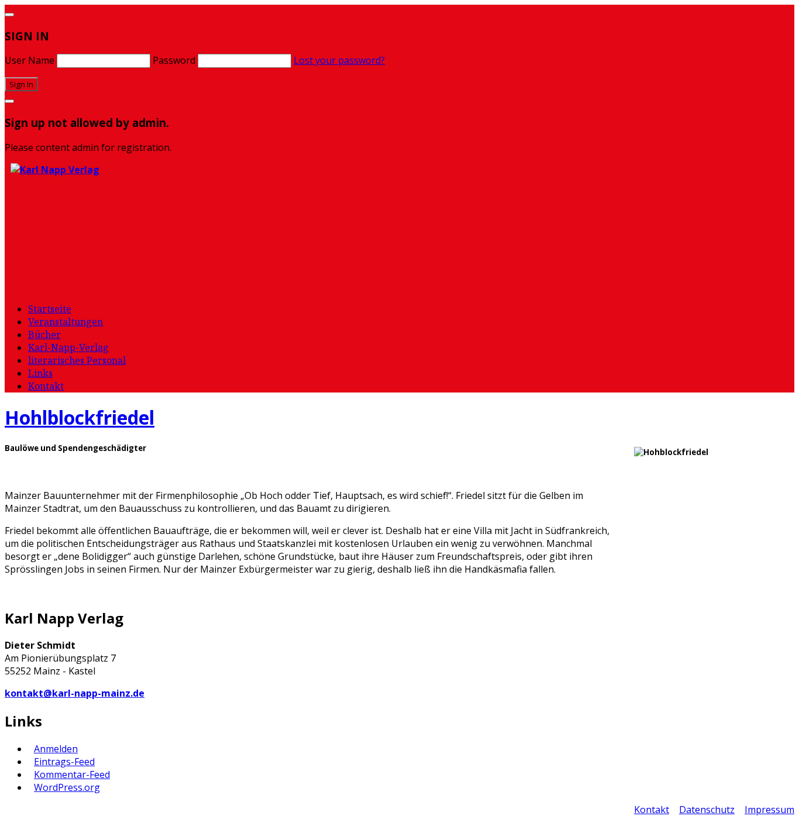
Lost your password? (339, 60)
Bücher (44, 334)
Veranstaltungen (65, 321)
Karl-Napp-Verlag (68, 347)
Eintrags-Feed (64, 761)
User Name (29, 60)
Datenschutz (707, 809)
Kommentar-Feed (72, 774)
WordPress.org (67, 787)
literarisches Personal (77, 360)
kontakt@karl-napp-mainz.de (74, 693)
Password (174, 60)
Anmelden (56, 748)
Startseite (49, 308)
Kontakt (46, 386)
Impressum (769, 809)
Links (40, 373)
